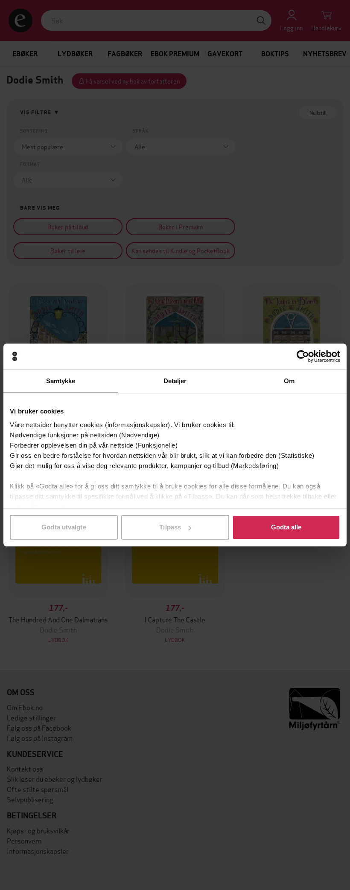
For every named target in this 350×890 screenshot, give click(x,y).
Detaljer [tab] (175, 380)
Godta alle (286, 527)
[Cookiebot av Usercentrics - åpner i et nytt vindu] (302, 356)
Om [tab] (289, 380)
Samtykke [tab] (61, 380)
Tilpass (170, 527)
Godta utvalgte (63, 527)
